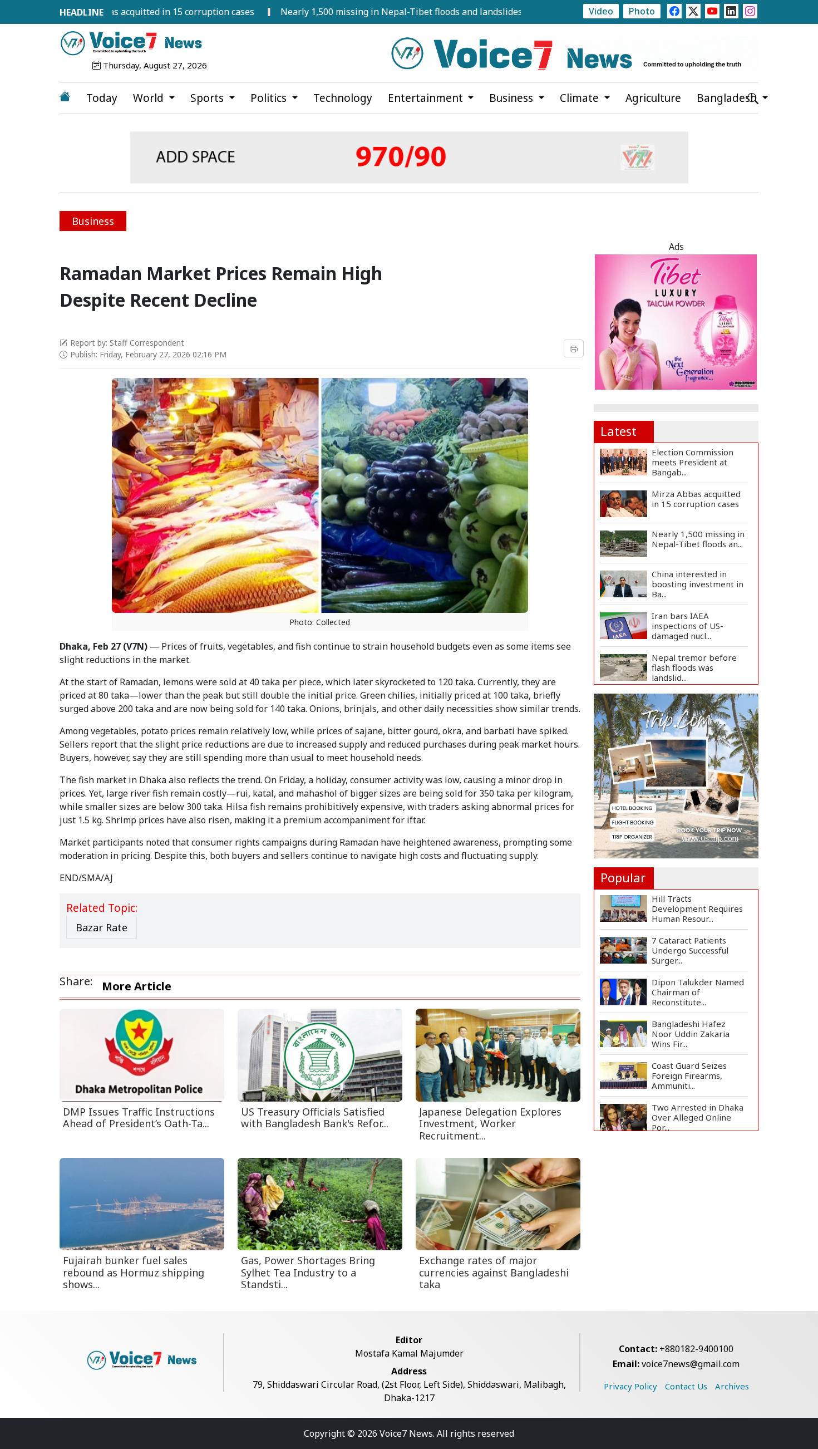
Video (601, 11)
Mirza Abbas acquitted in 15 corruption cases (105, 12)
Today (101, 98)
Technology (342, 98)
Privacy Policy (630, 1386)
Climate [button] (581, 98)
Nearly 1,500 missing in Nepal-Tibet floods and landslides (347, 12)
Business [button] (512, 98)
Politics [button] (269, 98)
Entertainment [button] (427, 98)
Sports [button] (208, 98)
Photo (642, 11)
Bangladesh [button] (728, 98)
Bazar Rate (101, 927)
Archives (732, 1386)
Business (93, 221)
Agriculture (653, 98)
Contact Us (686, 1386)
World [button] (149, 98)
